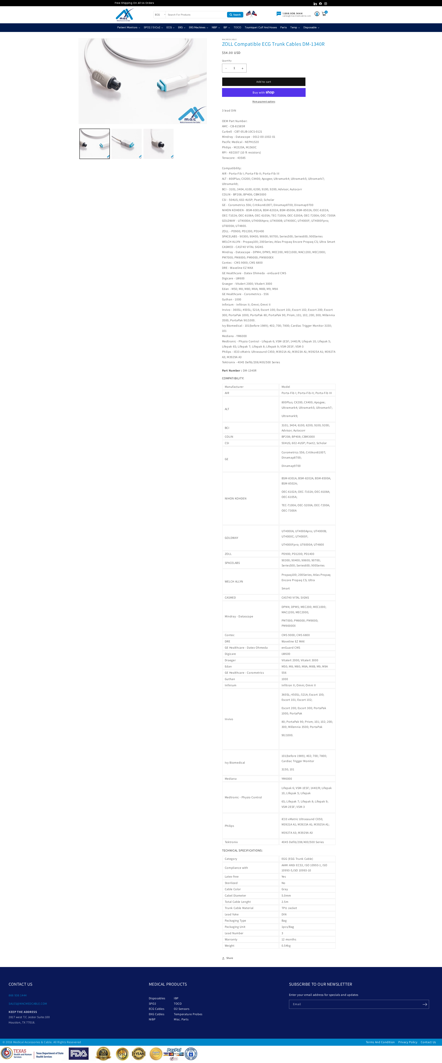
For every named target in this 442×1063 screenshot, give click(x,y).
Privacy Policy (407, 1042)
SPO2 (152, 1004)
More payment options (263, 101)
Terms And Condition (380, 1042)
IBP (176, 998)
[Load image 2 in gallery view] (127, 144)
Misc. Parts (181, 1019)
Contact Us (428, 1042)
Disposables (157, 998)
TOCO (178, 1004)
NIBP (152, 1019)
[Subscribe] (425, 1004)
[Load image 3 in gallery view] (158, 144)
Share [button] (229, 958)
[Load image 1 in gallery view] (95, 144)
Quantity (227, 60)
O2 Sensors (181, 1009)
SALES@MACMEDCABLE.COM (28, 1004)
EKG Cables (156, 1014)
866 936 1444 (18, 995)
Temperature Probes (188, 1014)
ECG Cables (156, 1009)
